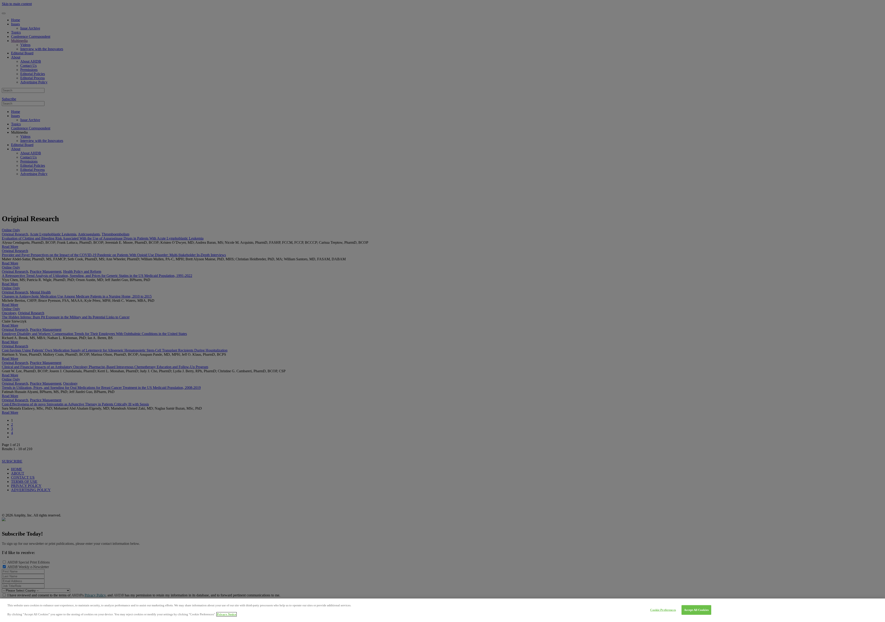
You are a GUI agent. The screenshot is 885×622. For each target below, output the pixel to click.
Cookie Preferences (663, 610)
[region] (442, 610)
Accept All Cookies (696, 610)
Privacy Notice (226, 614)
